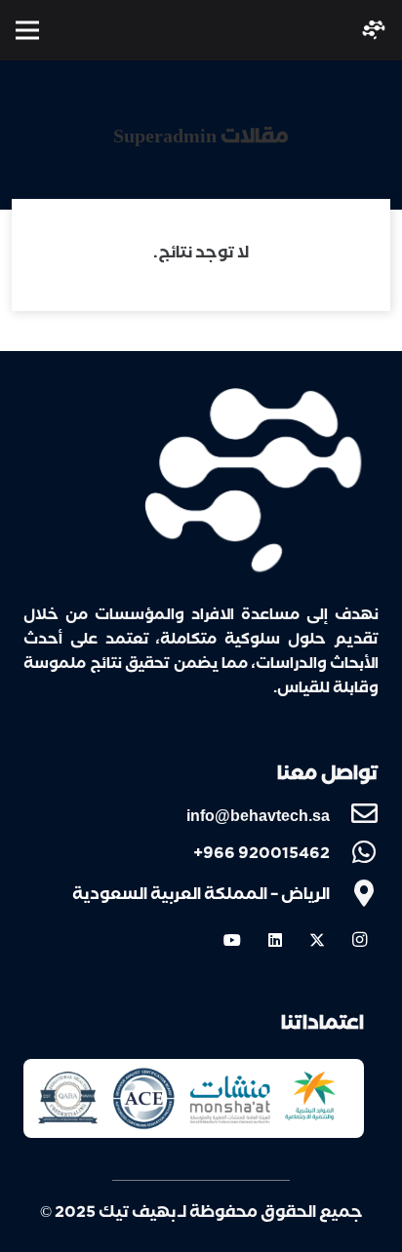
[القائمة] (27, 30)
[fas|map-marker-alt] (354, 897)
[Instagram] (359, 939)
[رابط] (373, 30)
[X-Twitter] (317, 939)
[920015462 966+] (354, 856)
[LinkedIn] (275, 939)
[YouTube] (232, 939)
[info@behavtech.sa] (354, 815)
